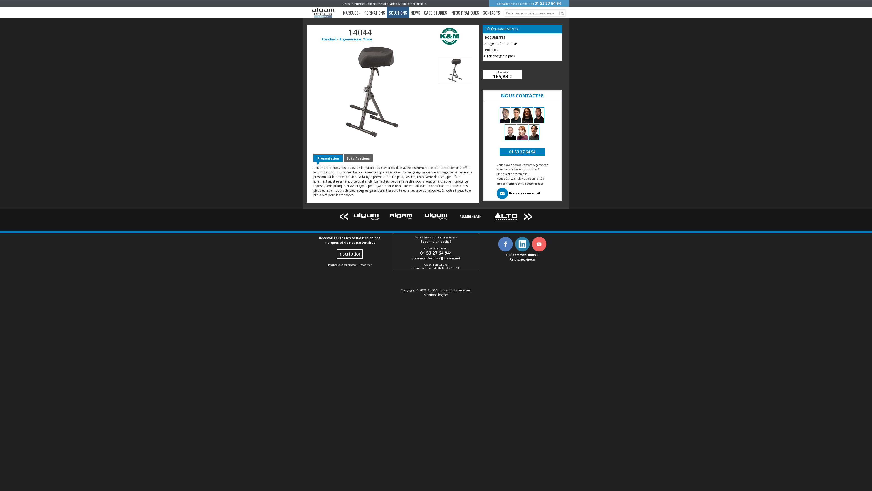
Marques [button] (351, 12)
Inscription (350, 254)
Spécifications (358, 158)
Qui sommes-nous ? (522, 255)
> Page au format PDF (500, 43)
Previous (343, 217)
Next (528, 217)
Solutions (398, 12)
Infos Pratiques (465, 12)
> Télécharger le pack (499, 56)
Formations (374, 12)
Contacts (491, 12)
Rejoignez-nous (522, 259)
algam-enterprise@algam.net (436, 258)
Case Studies (435, 12)
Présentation (328, 158)
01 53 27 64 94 (548, 3)
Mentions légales (436, 295)
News (415, 12)
